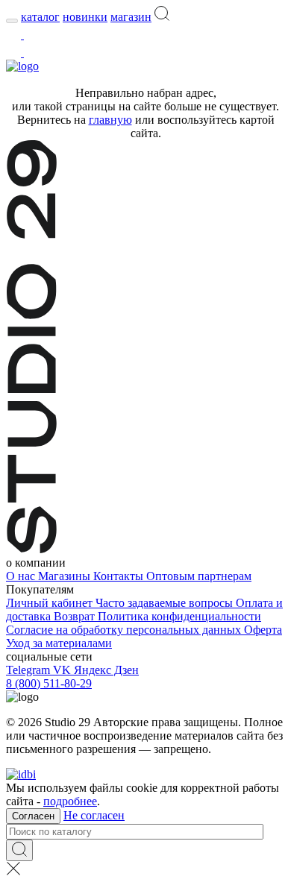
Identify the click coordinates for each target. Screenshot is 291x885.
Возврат (76, 616)
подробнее (70, 801)
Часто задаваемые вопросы (166, 602)
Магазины (65, 576)
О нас (22, 576)
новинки (85, 16)
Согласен (33, 816)
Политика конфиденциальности (179, 616)
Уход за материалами (59, 643)
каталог (40, 16)
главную (110, 119)
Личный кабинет (51, 602)
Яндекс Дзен (106, 670)
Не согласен (94, 815)
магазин (130, 16)
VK (63, 670)
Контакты (119, 576)
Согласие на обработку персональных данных (125, 629)
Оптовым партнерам (198, 576)
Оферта (263, 629)
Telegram (29, 670)
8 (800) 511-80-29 (49, 683)
